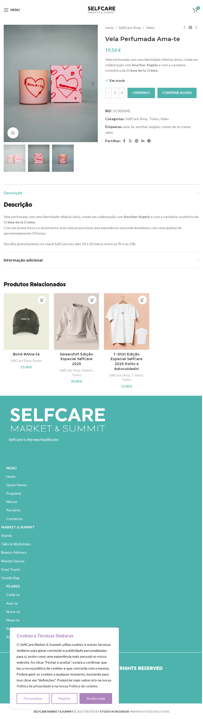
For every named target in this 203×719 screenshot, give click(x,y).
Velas (150, 27)
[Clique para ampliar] (13, 132)
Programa (13, 493)
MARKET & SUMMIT (18, 527)
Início (109, 27)
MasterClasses (13, 561)
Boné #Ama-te (26, 354)
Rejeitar (64, 698)
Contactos (14, 519)
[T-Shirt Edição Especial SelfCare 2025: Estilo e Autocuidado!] (126, 321)
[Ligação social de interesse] (136, 141)
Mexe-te (13, 620)
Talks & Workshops (16, 544)
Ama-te (12, 603)
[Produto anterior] (184, 28)
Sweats (87, 370)
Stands (6, 535)
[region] (64, 668)
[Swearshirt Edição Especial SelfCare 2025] (76, 321)
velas (109, 132)
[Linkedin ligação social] (143, 141)
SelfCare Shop (130, 27)
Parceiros (13, 510)
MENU (11, 468)
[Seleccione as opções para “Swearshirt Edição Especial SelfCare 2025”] (92, 300)
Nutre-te (13, 612)
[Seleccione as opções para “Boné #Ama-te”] (42, 300)
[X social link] (130, 141)
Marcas (11, 502)
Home (10, 476)
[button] (9, 83)
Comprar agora (177, 93)
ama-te (128, 127)
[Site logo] (101, 9)
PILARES (13, 586)
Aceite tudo (96, 698)
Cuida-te (13, 594)
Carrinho (141, 93)
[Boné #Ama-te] (26, 321)
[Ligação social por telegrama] (149, 141)
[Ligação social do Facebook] (124, 141)
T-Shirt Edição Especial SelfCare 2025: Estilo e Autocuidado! (126, 361)
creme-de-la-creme (176, 127)
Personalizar (33, 698)
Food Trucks (10, 569)
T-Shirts (137, 375)
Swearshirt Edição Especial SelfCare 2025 (76, 359)
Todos (154, 119)
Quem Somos (16, 485)
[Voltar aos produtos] (190, 28)
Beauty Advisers (14, 552)
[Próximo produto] (196, 28)
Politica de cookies (83, 686)
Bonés (37, 361)
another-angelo (148, 127)
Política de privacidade (34, 686)
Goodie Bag (10, 578)
